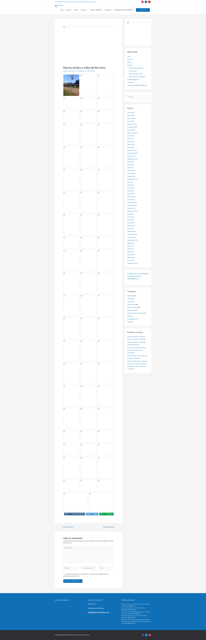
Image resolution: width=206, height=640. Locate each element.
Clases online (133, 71)
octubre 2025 (131, 130)
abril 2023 (130, 191)
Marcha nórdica (132, 307)
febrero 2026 (131, 118)
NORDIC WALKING (133, 79)
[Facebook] (146, 1)
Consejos (130, 299)
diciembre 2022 (132, 202)
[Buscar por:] (138, 97)
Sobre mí (130, 59)
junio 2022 (130, 214)
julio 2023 (130, 182)
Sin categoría (80, 71)
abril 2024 (130, 167)
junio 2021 (130, 246)
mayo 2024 (130, 165)
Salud (129, 316)
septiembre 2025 (132, 133)
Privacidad (80, 635)
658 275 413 (77, 1)
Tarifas (129, 62)
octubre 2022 (131, 208)
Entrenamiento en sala (136, 74)
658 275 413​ (91, 604)
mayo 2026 (130, 112)
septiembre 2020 (132, 263)
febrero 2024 (131, 173)
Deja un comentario (69, 71)
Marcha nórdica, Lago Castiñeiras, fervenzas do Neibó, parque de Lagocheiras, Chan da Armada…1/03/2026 (136, 621)
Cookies (87, 635)
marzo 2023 (131, 194)
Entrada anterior (67, 527)
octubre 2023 (131, 176)
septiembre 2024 (132, 159)
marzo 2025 (130, 141)
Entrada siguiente (109, 527)
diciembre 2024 (132, 150)
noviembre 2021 (132, 234)
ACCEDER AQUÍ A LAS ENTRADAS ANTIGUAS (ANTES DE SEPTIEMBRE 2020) (138, 276)
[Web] (106, 568)
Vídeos (129, 322)
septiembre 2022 (132, 211)
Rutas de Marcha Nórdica (135, 313)
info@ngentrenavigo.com (89, 1)
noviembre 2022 (132, 205)
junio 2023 (130, 185)
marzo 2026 (130, 115)
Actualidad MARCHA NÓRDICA (137, 85)
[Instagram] (142, 1)
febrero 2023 (131, 196)
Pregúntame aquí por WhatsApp (65, 1)
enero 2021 (130, 260)
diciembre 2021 (132, 231)
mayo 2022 (130, 217)
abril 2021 (130, 252)
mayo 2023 (130, 188)
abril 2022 (130, 220)
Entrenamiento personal (136, 68)
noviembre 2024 (132, 153)
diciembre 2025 (132, 124)
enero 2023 (130, 199)
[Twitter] (149, 1)
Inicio (128, 56)
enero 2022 (130, 228)
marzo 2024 (130, 170)
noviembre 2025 (132, 127)
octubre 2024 (131, 156)
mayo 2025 (130, 136)
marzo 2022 (130, 223)
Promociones (131, 310)
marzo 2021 (131, 254)
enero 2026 (130, 121)
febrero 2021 (131, 257)
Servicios (130, 65)
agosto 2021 (131, 243)
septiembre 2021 (132, 240)
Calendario (130, 82)
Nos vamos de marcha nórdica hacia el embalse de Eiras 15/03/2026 (136, 350)
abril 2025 (130, 139)
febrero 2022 (131, 225)
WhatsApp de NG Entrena (96, 608)
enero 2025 (130, 147)
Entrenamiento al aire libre (137, 77)
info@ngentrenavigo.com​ (98, 612)
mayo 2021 (130, 249)
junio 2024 (130, 162)
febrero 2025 (131, 144)
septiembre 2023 (132, 179)
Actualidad (130, 296)
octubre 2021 (131, 237)
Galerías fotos (131, 304)
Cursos (129, 301)
